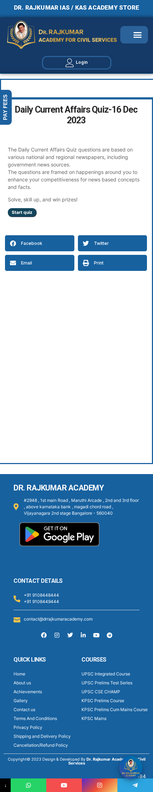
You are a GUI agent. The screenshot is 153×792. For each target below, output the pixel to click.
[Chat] (130, 767)
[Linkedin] (83, 635)
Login (82, 62)
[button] (137, 35)
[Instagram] (57, 635)
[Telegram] (109, 635)
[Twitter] (70, 635)
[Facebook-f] (43, 635)
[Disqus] (76, 367)
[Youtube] (96, 635)
